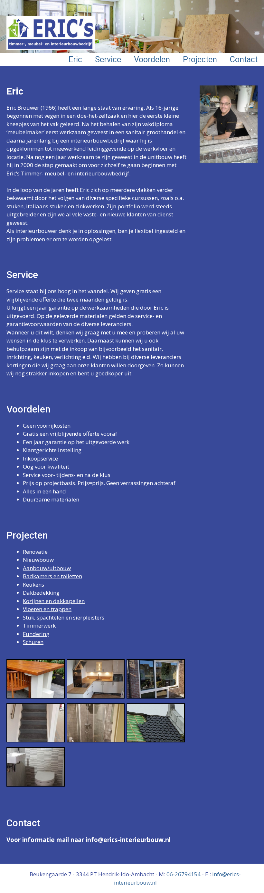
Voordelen (152, 59)
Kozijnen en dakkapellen (54, 601)
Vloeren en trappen (47, 609)
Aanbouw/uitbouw (47, 568)
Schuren (33, 642)
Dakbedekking (41, 592)
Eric (75, 59)
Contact (244, 59)
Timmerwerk (39, 625)
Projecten (200, 59)
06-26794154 (183, 874)
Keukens (33, 584)
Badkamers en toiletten (52, 576)
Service (108, 59)
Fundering (36, 634)
